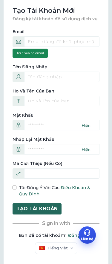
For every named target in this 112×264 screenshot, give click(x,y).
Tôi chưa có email (30, 53)
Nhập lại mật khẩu (33, 139)
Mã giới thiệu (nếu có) (37, 163)
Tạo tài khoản (37, 208)
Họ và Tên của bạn (33, 91)
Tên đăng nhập (30, 67)
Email (18, 31)
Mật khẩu (23, 115)
